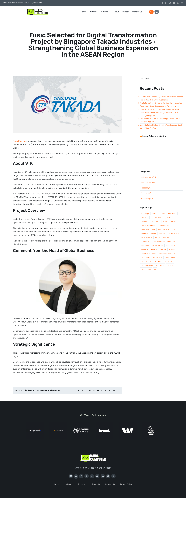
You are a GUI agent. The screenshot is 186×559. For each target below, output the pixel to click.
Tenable (170, 265)
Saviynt (163, 249)
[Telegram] (98, 390)
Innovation (163, 233)
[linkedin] (178, 3)
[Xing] (114, 390)
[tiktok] (170, 3)
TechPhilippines (155, 261)
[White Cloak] (127, 423)
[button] (27, 430)
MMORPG (166, 237)
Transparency (146, 269)
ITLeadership (174, 233)
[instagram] (166, 3)
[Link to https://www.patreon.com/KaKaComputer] (70, 476)
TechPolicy (168, 261)
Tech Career (145, 257)
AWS (164, 213)
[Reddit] (86, 390)
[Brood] (104, 423)
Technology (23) (147, 198)
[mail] (182, 3)
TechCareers (157, 257)
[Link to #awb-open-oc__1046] (151, 12)
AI (141, 213)
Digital (165, 221)
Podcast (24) (146, 188)
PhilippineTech (171, 245)
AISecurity (156, 213)
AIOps (147, 213)
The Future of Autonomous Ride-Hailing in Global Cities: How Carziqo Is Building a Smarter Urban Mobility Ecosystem (159, 112)
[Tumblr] (102, 390)
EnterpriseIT (164, 225)
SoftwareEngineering (149, 253)
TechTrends (159, 265)
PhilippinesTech (158, 245)
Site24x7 (172, 249)
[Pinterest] (106, 390)
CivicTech (144, 217)
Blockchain (172, 213)
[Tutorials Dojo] (81, 423)
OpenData (171, 241)
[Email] (117, 390)
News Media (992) (148, 182)
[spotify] (108, 476)
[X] (82, 390)
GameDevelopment (148, 229)
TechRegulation (147, 265)
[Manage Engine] (35, 423)
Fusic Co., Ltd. (19, 141)
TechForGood (170, 257)
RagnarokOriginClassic (149, 249)
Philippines (145, 245)
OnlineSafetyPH (159, 241)
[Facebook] (79, 390)
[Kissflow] (58, 423)
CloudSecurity (156, 217)
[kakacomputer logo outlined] (37, 9)
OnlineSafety (145, 241)
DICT (158, 221)
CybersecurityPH (147, 221)
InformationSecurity (148, 233)
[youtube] (174, 3)
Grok (175, 229)
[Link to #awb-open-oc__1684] (156, 12)
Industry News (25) (148, 177)
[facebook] (162, 3)
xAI (155, 269)
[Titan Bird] (151, 423)
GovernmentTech (164, 229)
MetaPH (157, 237)
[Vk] (110, 390)
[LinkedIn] (90, 390)
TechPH (144, 261)
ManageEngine (146, 237)
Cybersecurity (169, 217)
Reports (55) (146, 193)
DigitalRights (175, 221)
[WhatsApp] (94, 390)
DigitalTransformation (149, 225)
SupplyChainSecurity (167, 253)
